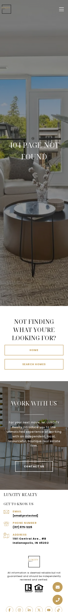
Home (34, 350)
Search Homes (34, 364)
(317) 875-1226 (22, 527)
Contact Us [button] (34, 466)
